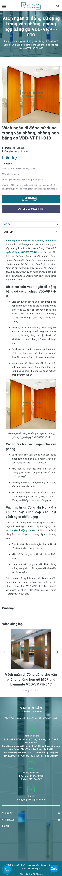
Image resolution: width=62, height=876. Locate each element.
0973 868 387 (35, 779)
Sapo (37, 868)
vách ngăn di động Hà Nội (20, 530)
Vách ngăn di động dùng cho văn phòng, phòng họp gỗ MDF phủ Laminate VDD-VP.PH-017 (31, 679)
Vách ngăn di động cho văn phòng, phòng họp (31, 240)
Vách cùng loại (12, 624)
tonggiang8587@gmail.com (31, 799)
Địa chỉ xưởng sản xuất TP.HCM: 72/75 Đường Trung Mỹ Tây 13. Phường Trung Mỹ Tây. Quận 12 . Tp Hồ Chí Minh (31, 754)
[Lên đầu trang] (54, 855)
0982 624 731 (35, 200)
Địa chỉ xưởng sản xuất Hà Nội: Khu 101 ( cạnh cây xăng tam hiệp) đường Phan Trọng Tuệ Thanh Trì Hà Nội (31, 747)
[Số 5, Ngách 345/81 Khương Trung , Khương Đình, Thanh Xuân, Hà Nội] (31, 728)
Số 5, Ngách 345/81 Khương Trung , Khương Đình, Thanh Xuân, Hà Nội (31, 741)
